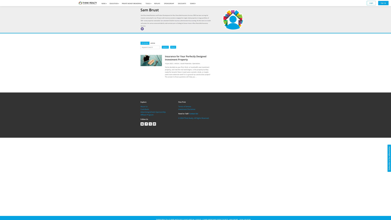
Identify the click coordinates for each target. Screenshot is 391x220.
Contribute (145, 109)
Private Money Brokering (132, 3)
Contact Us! (193, 114)
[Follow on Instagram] (154, 124)
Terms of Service (184, 106)
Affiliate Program (147, 115)
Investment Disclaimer (187, 109)
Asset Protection (186, 63)
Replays (157, 3)
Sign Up (383, 3)
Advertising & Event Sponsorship (153, 112)
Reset (173, 47)
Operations (196, 63)
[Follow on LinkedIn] (142, 124)
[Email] (142, 28)
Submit (165, 47)
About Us (144, 106)
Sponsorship (169, 3)
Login (371, 3)
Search (193, 3)
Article (177, 63)
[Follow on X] (150, 124)
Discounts (182, 3)
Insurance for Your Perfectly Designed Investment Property (185, 58)
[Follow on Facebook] (146, 124)
